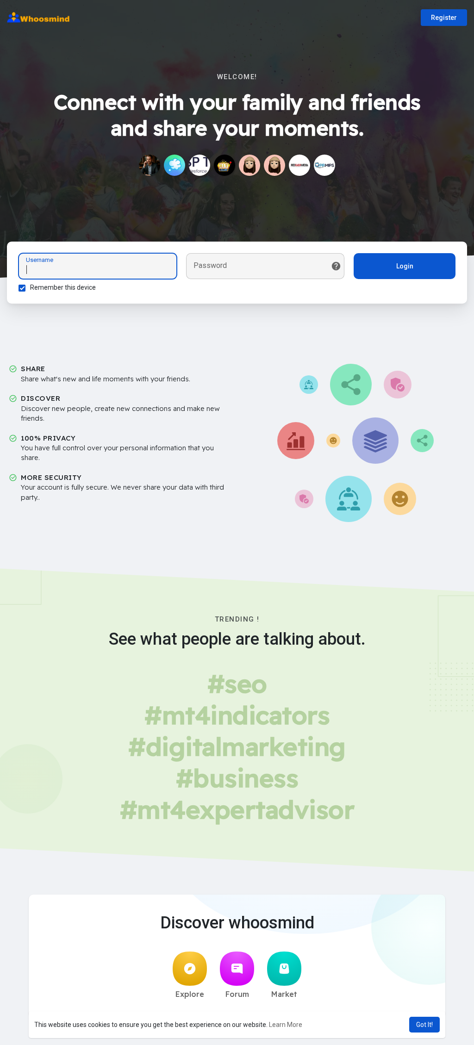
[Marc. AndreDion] (174, 165)
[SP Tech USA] (199, 165)
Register (444, 17)
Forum (237, 994)
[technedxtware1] (274, 165)
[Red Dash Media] (299, 165)
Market (284, 994)
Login (404, 266)
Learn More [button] (285, 1024)
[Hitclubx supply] (224, 165)
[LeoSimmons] (149, 165)
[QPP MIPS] (324, 165)
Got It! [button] (424, 1024)
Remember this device (63, 287)
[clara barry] (249, 165)
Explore (189, 994)
